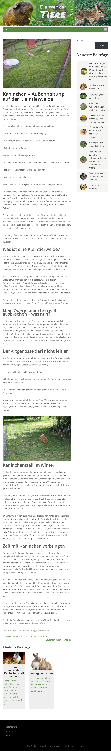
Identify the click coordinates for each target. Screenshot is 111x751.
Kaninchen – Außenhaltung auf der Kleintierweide (97, 106)
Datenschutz (11, 726)
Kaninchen (13, 630)
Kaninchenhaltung (27, 630)
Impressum (11, 731)
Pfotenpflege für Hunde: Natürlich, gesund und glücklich (97, 132)
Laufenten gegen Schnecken (58, 639)
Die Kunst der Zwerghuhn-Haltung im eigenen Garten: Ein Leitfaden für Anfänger (97, 159)
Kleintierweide (42, 630)
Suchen (80, 40)
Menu (6, 29)
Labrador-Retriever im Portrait (97, 187)
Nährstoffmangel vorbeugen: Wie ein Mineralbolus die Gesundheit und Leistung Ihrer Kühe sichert (98, 71)
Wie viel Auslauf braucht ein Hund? (97, 144)
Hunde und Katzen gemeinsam (97, 87)
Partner (9, 735)
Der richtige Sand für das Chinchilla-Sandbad (97, 176)
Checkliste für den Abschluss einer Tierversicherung (26, 636)
